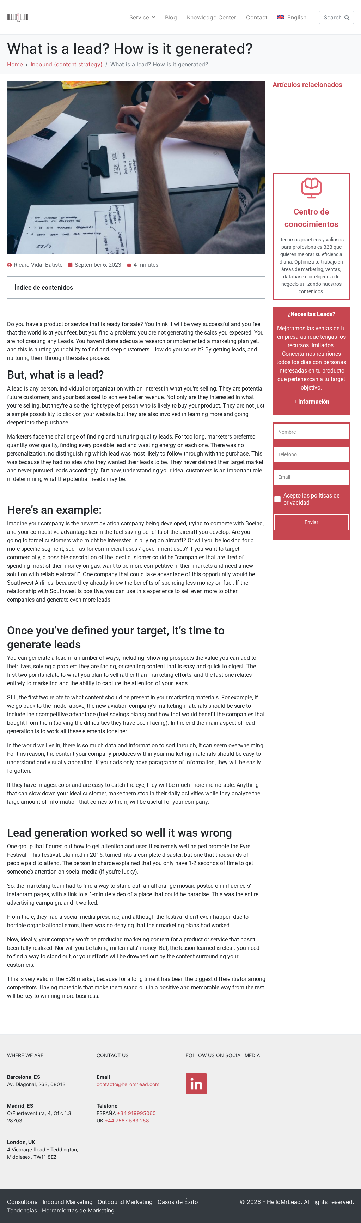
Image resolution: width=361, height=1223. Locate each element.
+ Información (311, 401)
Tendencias (22, 1210)
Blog (171, 17)
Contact (257, 17)
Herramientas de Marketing (78, 1210)
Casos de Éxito (178, 1201)
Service (139, 17)
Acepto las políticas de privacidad (311, 499)
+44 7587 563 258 (127, 1120)
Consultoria (22, 1201)
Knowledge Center (211, 17)
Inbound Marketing (68, 1201)
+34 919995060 (136, 1113)
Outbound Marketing (125, 1201)
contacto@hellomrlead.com (128, 1084)
